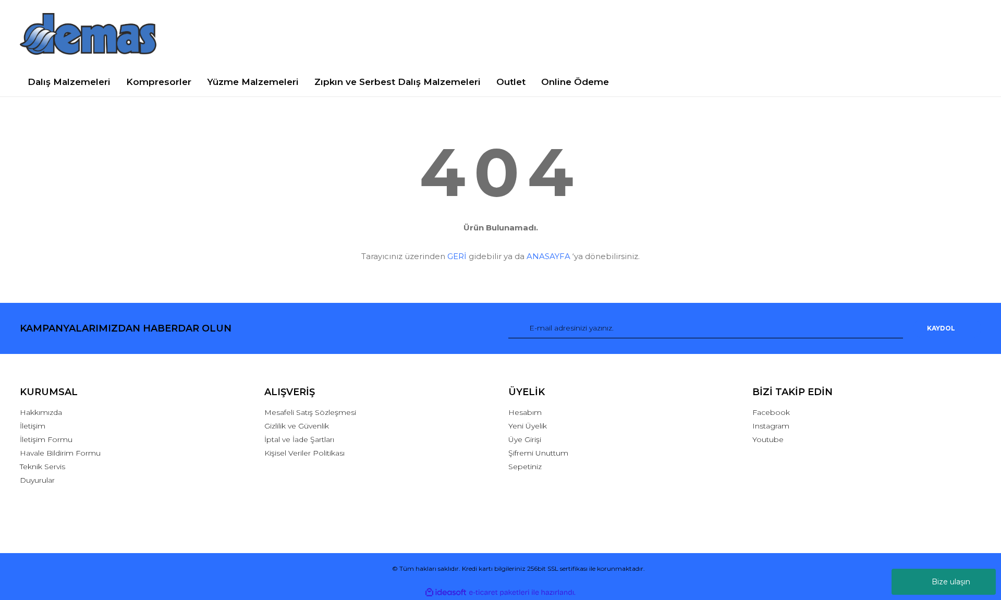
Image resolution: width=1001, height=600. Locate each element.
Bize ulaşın (951, 581)
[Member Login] (866, 33)
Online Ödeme (575, 82)
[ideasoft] (446, 592)
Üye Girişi (524, 439)
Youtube (768, 439)
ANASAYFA (548, 256)
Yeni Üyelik (527, 426)
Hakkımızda (41, 412)
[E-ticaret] (499, 592)
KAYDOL (941, 328)
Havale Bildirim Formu (60, 453)
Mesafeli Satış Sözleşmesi (310, 412)
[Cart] (968, 33)
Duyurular (37, 480)
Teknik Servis (42, 466)
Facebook (771, 412)
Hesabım (525, 412)
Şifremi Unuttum (538, 453)
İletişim (32, 426)
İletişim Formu (46, 439)
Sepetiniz (525, 466)
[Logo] (88, 34)
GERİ (457, 256)
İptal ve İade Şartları (299, 439)
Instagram (770, 426)
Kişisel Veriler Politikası (304, 453)
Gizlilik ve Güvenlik (296, 426)
